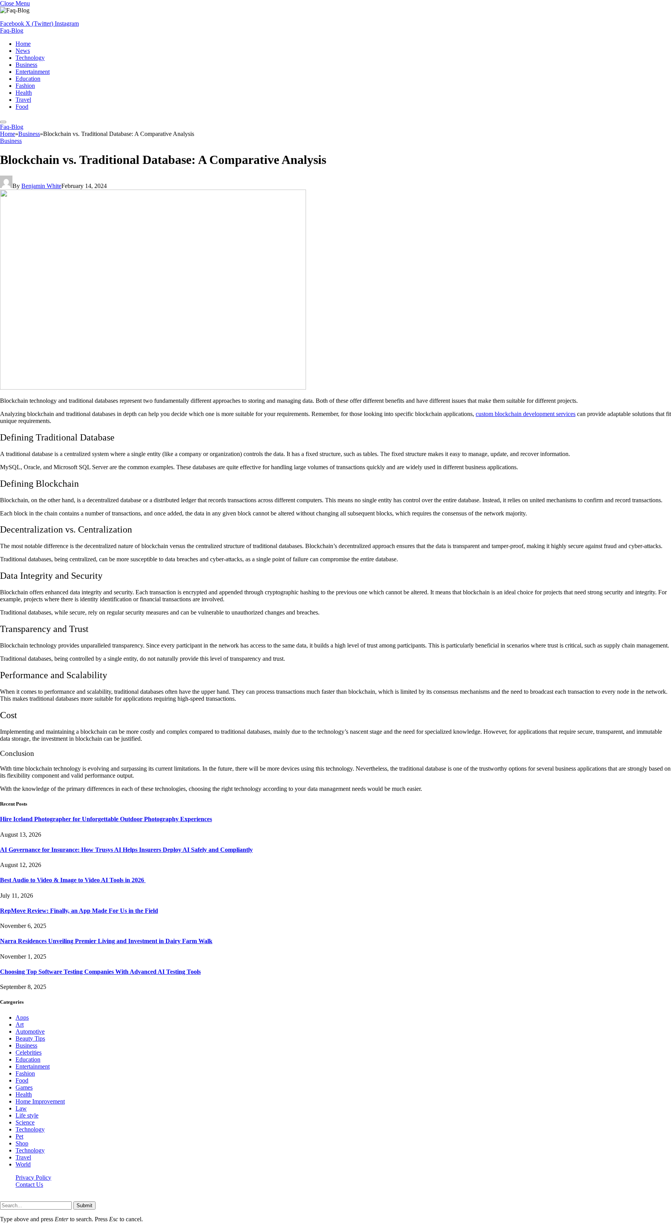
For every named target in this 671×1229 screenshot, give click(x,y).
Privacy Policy (33, 1177)
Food (22, 106)
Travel (23, 99)
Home (23, 43)
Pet (19, 1136)
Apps (22, 1017)
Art (20, 1024)
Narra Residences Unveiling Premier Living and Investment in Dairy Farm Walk (106, 941)
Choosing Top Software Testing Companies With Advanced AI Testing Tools (100, 971)
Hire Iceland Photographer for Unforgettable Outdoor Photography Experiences (106, 819)
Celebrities (29, 1052)
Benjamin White (41, 186)
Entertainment (33, 71)
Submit (84, 1205)
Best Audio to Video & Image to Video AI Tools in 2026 (73, 880)
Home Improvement (40, 1101)
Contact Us (29, 1184)
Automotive (30, 1031)
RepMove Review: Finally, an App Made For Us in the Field (79, 910)
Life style (27, 1115)
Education (28, 78)
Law (21, 1108)
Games (24, 1087)
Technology (30, 57)
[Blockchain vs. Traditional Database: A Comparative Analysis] (153, 387)
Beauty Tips (30, 1038)
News (23, 50)
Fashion (25, 85)
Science (25, 1122)
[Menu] (3, 122)
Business (26, 64)
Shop (22, 1143)
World (23, 1164)
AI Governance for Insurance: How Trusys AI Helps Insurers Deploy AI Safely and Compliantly (126, 849)
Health (24, 92)
